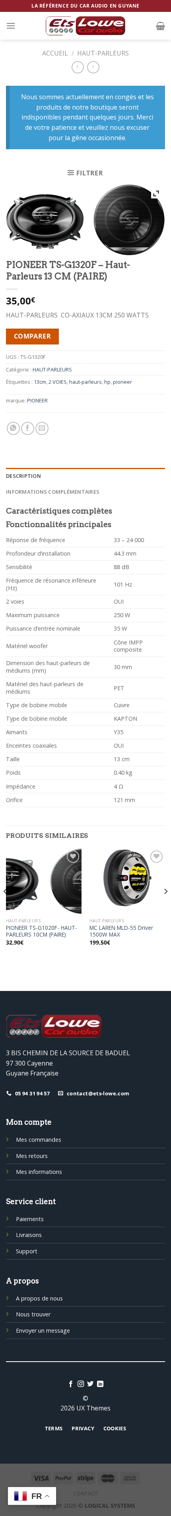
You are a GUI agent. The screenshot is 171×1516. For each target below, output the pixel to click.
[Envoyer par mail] (42, 428)
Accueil (55, 53)
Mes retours (32, 1156)
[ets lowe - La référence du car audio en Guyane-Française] (85, 25)
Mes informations (39, 1171)
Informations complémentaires (52, 491)
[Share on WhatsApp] (13, 428)
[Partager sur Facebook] (27, 428)
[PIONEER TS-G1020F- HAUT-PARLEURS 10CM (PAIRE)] (44, 881)
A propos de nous (39, 1298)
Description (23, 475)
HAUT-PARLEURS (103, 53)
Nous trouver (33, 1314)
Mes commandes (38, 1139)
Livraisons (29, 1235)
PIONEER (37, 400)
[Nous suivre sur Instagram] (81, 1384)
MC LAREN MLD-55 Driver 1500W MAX (121, 931)
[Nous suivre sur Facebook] (71, 1384)
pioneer (122, 381)
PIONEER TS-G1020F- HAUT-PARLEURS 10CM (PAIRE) (41, 931)
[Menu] (11, 25)
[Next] (165, 907)
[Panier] (160, 26)
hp (107, 381)
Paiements (30, 1219)
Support (26, 1251)
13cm (40, 381)
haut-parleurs (85, 381)
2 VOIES (58, 381)
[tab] (85, 476)
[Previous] (6, 907)
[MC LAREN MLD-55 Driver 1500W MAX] (127, 881)
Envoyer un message (43, 1330)
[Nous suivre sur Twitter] (90, 1384)
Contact (85, 1493)
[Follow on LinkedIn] (100, 1384)
